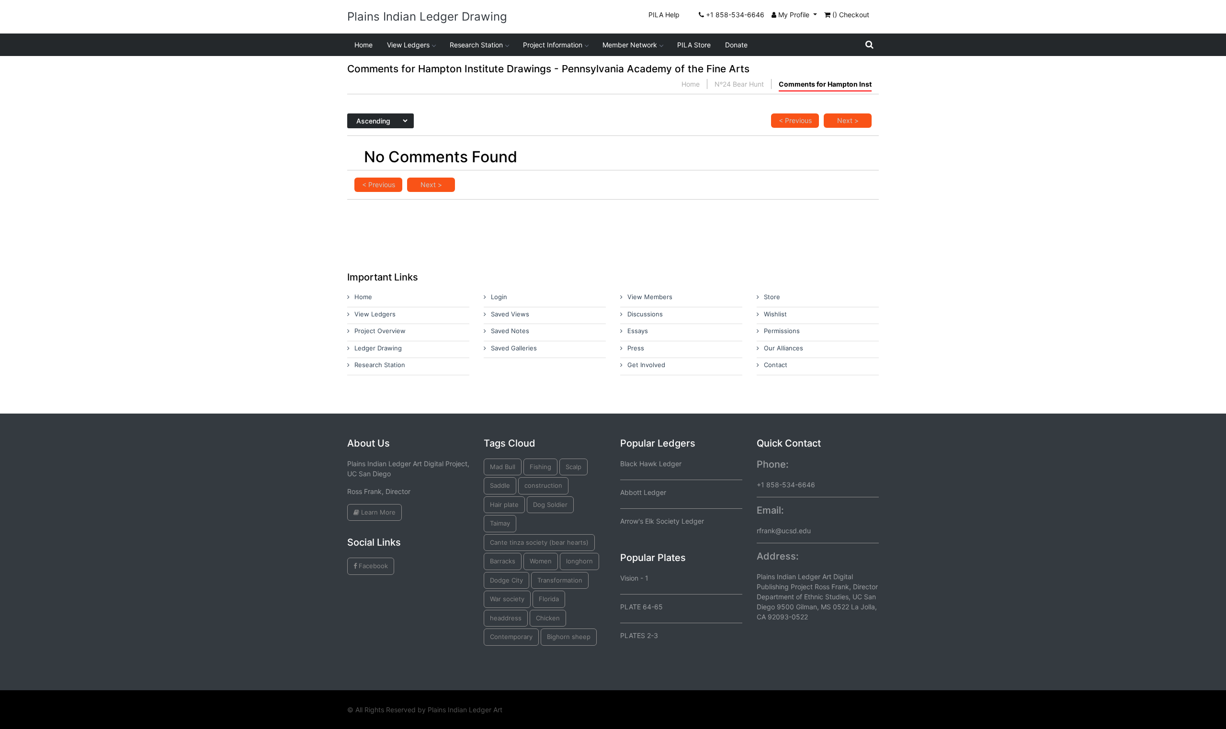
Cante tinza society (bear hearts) (539, 542)
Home (363, 45)
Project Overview (380, 331)
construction (543, 485)
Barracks (502, 561)
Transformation (559, 580)
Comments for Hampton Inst (825, 84)
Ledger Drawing (378, 348)
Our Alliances (783, 348)
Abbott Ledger (643, 492)
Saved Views (510, 314)
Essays (637, 331)
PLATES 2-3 (639, 635)
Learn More (377, 512)
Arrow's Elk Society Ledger (662, 521)
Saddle (500, 485)
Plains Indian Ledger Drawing (427, 16)
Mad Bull (502, 467)
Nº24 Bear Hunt (739, 84)
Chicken (548, 618)
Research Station (476, 45)
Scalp (573, 467)
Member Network (629, 45)
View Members (649, 297)
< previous (795, 120)
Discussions (645, 314)
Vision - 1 (634, 578)
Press (635, 348)
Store (772, 297)
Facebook (372, 566)
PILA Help (664, 15)
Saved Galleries (514, 348)
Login (499, 297)
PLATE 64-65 (641, 607)
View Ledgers (408, 45)
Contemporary (511, 636)
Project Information (552, 45)
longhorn (579, 561)
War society (507, 599)
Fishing (540, 467)
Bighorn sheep (568, 636)
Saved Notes (510, 331)
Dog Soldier (550, 504)
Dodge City (506, 580)
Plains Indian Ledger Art (465, 710)
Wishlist (775, 314)
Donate (736, 45)
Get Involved (646, 365)
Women (541, 561)
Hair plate (504, 504)
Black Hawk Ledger (650, 464)
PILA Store (694, 45)
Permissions (782, 331)
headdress (506, 618)
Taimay (500, 523)
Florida (549, 599)
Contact (775, 365)
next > (848, 120)
